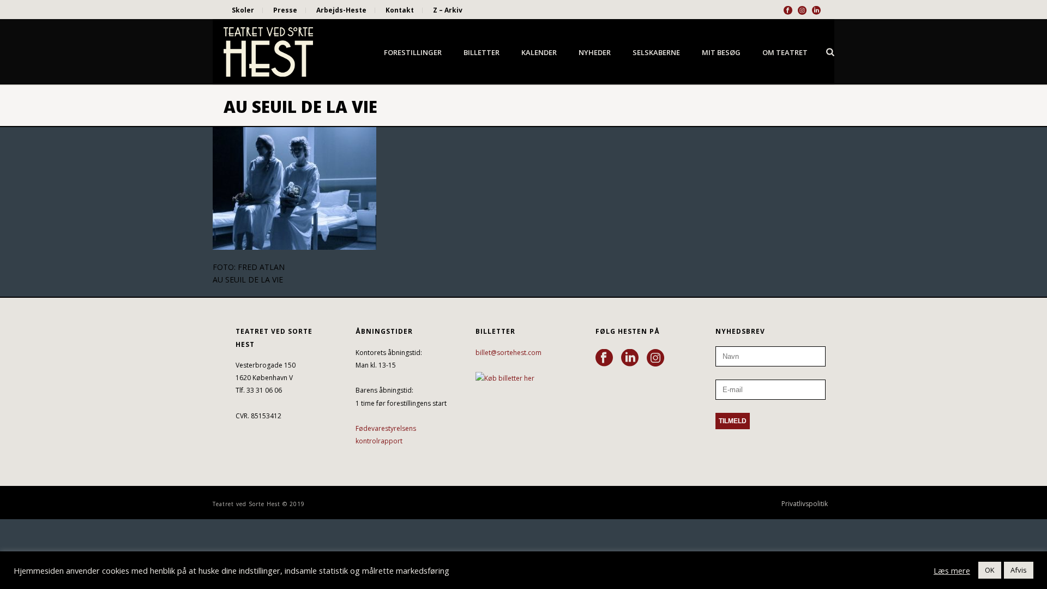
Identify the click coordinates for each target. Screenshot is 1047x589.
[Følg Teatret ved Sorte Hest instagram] (655, 358)
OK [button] (990, 570)
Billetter (482, 52)
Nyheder (595, 52)
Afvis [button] (1018, 570)
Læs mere (952, 570)
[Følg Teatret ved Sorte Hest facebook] (604, 358)
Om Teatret (785, 52)
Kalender (539, 52)
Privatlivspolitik (804, 504)
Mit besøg (721, 52)
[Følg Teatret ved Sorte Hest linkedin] (630, 358)
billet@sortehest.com (508, 352)
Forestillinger (413, 52)
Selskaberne (656, 52)
